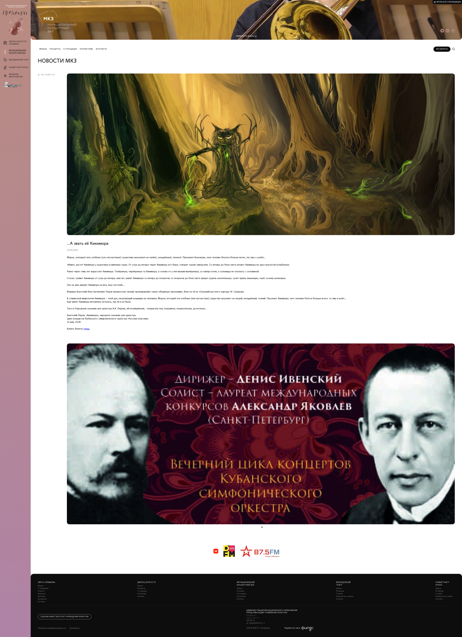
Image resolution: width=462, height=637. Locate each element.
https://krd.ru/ (253, 618)
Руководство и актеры (344, 596)
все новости (48, 75)
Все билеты (442, 49)
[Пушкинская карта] (17, 84)
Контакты (101, 49)
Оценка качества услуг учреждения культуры (65, 617)
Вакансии (41, 594)
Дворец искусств (146, 582)
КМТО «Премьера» (46, 582)
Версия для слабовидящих (449, 2)
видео (245, 36)
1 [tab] (261, 527)
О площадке (70, 49)
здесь (86, 329)
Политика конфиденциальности (52, 628)
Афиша (43, 49)
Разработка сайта (292, 628)
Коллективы (86, 49)
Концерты (55, 49)
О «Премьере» (43, 588)
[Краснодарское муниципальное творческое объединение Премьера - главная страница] (15, 13)
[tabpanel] (261, 433)
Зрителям (41, 596)
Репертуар (141, 588)
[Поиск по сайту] (453, 49)
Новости (41, 591)
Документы (42, 599)
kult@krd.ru (251, 615)
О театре (339, 594)
